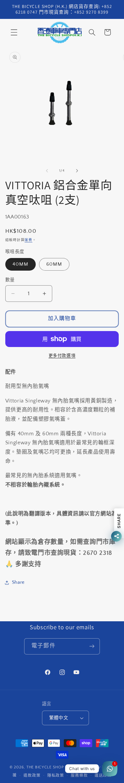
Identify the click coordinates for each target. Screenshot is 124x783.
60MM (54, 264)
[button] (13, 32)
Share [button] (18, 582)
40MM (20, 264)
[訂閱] (91, 646)
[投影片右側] (77, 170)
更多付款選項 (62, 355)
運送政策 (103, 775)
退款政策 (31, 775)
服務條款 (79, 775)
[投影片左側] (47, 170)
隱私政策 (55, 775)
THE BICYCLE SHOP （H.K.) (53, 767)
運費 (28, 240)
